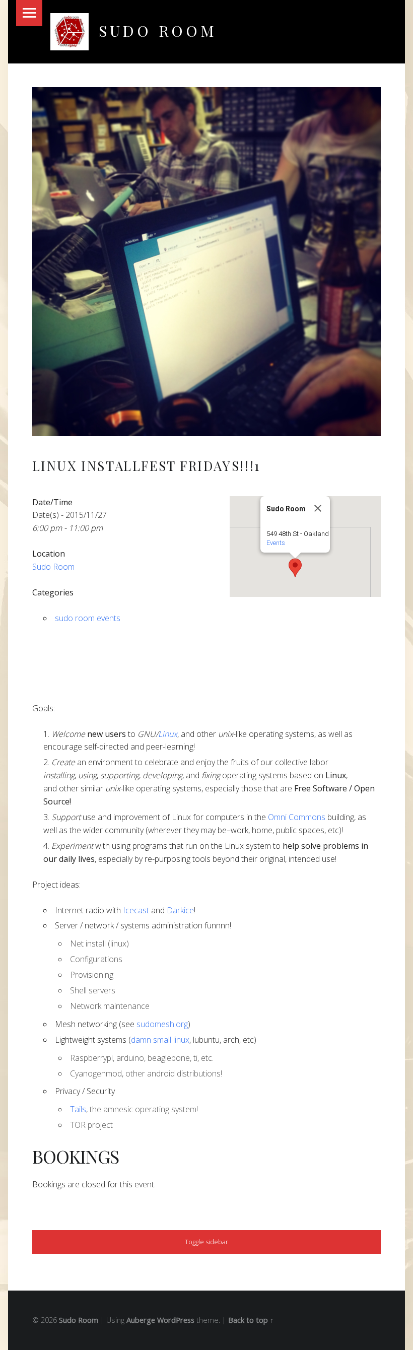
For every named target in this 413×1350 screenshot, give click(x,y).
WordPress (175, 1320)
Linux (167, 733)
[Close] (318, 508)
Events (275, 543)
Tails (78, 1109)
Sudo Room (158, 30)
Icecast (136, 910)
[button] (295, 567)
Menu (29, 13)
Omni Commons (296, 817)
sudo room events (87, 618)
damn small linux (160, 1039)
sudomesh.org (162, 1024)
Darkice (180, 910)
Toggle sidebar (206, 1241)
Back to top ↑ (250, 1320)
